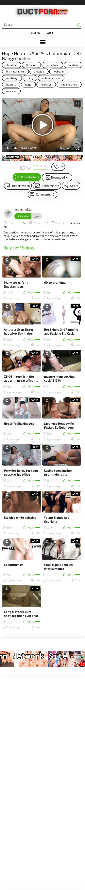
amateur (73, 65)
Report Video (21, 185)
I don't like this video (28, 167)
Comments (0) (45, 194)
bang (30, 78)
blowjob (39, 71)
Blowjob (31, 65)
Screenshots (50, 185)
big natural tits (15, 71)
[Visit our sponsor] (42, 158)
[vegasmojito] (8, 213)
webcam (59, 71)
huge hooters (69, 84)
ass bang (12, 78)
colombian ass (51, 78)
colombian (52, 65)
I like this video (22, 167)
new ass (11, 91)
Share (74, 185)
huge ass (46, 84)
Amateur (11, 65)
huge (28, 84)
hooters (11, 84)
